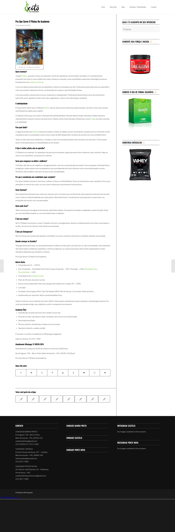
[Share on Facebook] (21, 372)
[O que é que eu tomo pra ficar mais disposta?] (45, 399)
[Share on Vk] (84, 372)
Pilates (24, 76)
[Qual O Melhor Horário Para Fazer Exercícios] (69, 399)
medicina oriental (36, 82)
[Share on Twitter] (31, 372)
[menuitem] (104, 7)
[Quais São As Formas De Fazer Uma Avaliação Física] (104, 399)
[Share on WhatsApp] (42, 372)
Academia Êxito (37, 276)
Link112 (3, 498)
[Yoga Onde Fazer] (80, 399)
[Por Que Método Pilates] (2, 266)
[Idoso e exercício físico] (57, 399)
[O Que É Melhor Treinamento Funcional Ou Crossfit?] (92, 399)
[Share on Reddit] (94, 372)
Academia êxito (13, 498)
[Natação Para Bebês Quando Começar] (21, 399)
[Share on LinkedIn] (63, 372)
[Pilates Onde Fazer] (33, 399)
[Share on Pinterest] (52, 372)
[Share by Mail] (105, 372)
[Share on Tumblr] (73, 372)
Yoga (93, 119)
